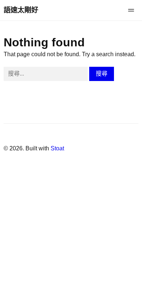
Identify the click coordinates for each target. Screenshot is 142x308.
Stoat (57, 148)
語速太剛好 (21, 10)
